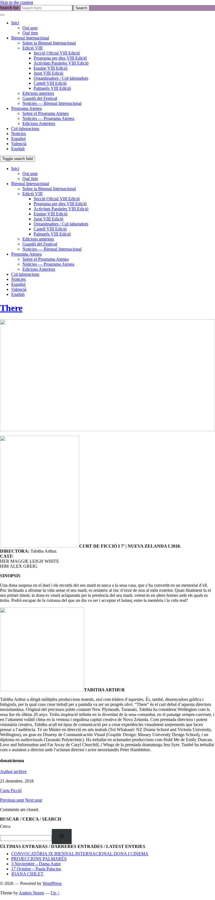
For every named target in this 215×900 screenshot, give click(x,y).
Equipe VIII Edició (50, 68)
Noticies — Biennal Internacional (51, 103)
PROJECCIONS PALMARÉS (39, 858)
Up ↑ (55, 892)
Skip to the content (16, 2)
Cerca (5, 826)
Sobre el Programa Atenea (45, 113)
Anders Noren (31, 892)
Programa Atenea (26, 108)
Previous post (12, 800)
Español (18, 138)
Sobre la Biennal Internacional (49, 43)
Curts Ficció (11, 790)
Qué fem (30, 32)
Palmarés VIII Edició (52, 88)
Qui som (30, 27)
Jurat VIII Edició (48, 73)
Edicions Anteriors (38, 123)
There (11, 308)
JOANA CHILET (27, 873)
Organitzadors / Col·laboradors (61, 78)
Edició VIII (32, 48)
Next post (33, 800)
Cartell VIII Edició (50, 83)
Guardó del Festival (39, 98)
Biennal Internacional (30, 38)
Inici (15, 22)
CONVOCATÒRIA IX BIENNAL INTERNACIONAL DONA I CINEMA (79, 853)
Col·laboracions (25, 128)
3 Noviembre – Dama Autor (36, 863)
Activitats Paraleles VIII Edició (61, 63)
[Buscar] (62, 836)
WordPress (52, 883)
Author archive (13, 771)
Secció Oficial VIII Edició (57, 53)
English (18, 148)
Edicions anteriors (38, 93)
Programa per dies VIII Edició (60, 58)
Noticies (18, 133)
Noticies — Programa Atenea (48, 118)
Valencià (18, 143)
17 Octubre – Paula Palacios (36, 868)
